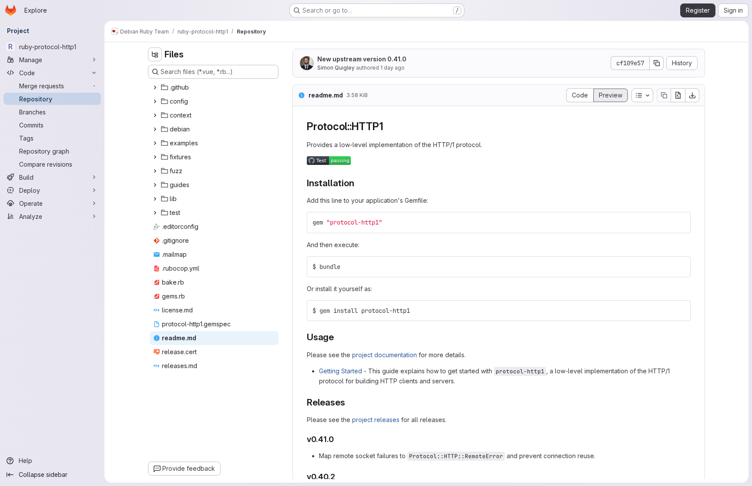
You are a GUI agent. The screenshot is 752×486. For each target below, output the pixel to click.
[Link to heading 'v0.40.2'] (339, 476)
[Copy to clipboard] (680, 222)
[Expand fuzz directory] (155, 171)
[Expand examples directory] (155, 143)
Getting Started (340, 371)
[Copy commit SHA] (657, 63)
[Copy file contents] (664, 95)
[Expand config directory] (155, 101)
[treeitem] (214, 87)
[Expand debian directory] (155, 129)
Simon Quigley (336, 67)
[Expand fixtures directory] (155, 157)
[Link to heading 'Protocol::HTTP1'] (388, 126)
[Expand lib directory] (155, 199)
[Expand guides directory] (155, 185)
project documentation (384, 355)
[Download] (692, 95)
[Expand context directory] (155, 115)
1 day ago (392, 67)
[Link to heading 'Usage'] (339, 337)
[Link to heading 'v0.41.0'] (338, 439)
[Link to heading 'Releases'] (350, 402)
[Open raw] (678, 95)
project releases (376, 419)
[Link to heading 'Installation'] (359, 183)
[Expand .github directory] (155, 87)
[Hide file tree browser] (155, 54)
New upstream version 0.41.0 (361, 59)
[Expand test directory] (155, 213)
